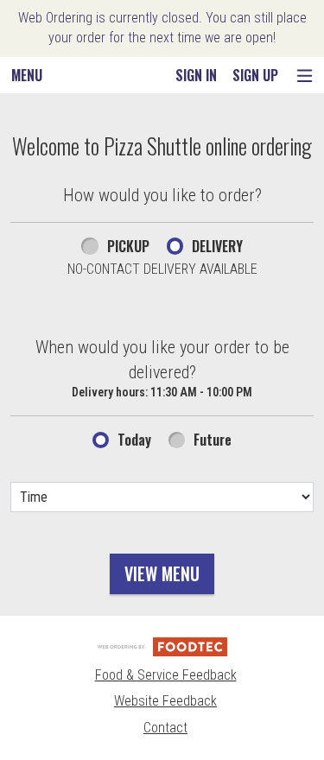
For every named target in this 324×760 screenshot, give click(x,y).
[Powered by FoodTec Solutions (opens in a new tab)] (162, 646)
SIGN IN (196, 75)
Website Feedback (165, 701)
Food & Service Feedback (166, 675)
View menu (162, 573)
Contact (165, 727)
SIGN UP (255, 75)
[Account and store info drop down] (304, 75)
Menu (26, 75)
